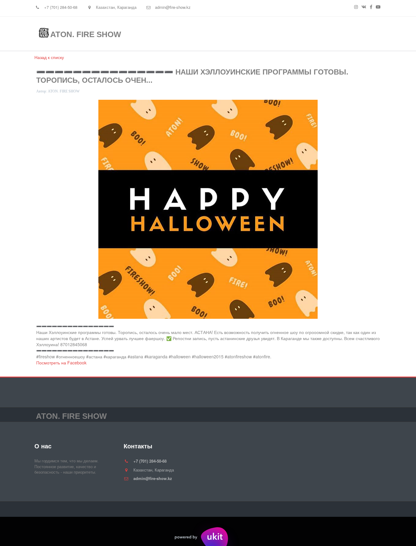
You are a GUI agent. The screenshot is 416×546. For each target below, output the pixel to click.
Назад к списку (49, 57)
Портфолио (247, 34)
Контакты (334, 34)
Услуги (207, 34)
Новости (293, 34)
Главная (170, 34)
